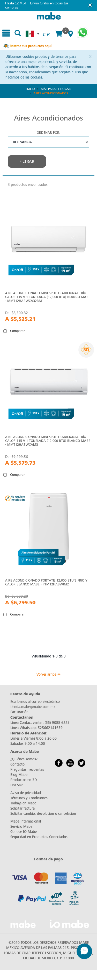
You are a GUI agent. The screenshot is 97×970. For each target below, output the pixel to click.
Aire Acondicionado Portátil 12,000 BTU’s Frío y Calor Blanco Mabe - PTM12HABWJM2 (46, 582)
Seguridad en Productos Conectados (39, 837)
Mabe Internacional (25, 821)
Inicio (30, 89)
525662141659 (50, 728)
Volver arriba (46, 674)
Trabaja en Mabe (23, 803)
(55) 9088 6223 (57, 723)
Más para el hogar (56, 89)
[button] (90, 5)
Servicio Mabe (21, 827)
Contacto (17, 764)
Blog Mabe (18, 775)
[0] (58, 34)
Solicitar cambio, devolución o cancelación (43, 814)
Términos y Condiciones (29, 798)
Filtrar (26, 161)
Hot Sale (16, 785)
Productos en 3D (23, 780)
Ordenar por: (48, 132)
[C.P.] (46, 29)
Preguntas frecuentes (27, 769)
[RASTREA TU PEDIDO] (27, 45)
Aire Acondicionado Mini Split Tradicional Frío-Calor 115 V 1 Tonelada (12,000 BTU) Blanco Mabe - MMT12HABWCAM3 (47, 441)
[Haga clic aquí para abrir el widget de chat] (84, 953)
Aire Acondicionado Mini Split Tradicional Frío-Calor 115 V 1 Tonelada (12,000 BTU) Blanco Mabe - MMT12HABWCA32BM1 (47, 297)
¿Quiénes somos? (24, 759)
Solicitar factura (22, 808)
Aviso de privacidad (25, 793)
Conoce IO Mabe (23, 832)
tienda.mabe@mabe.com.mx (32, 707)
